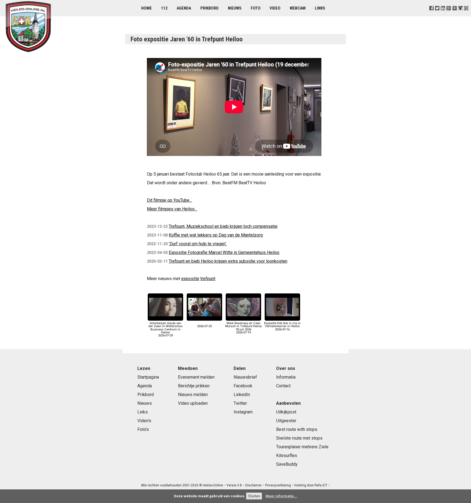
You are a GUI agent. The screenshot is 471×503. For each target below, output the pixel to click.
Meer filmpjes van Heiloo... (172, 208)
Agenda (184, 8)
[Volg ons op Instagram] (460, 14)
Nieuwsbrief (245, 377)
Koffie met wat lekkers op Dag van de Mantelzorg (216, 235)
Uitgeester (286, 420)
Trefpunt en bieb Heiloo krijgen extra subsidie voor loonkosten (228, 261)
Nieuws (234, 8)
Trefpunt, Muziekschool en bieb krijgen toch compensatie (223, 226)
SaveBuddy (287, 464)
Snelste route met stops (299, 438)
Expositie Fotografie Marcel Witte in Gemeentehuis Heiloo (224, 252)
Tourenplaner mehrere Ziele (302, 446)
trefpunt (207, 278)
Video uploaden (193, 403)
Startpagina (148, 377)
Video (275, 8)
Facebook (243, 385)
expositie (190, 278)
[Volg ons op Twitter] (437, 14)
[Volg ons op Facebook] (431, 14)
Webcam (298, 8)
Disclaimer (253, 485)
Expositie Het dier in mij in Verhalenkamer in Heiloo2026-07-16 (282, 326)
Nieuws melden (193, 394)
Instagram (243, 412)
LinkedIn (242, 394)
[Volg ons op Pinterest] (466, 14)
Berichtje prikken (194, 385)
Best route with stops (296, 429)
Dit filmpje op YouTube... (169, 200)
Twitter (240, 403)
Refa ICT (321, 485)
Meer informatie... (281, 496)
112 (164, 8)
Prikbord (209, 8)
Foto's (143, 429)
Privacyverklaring (278, 485)
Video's (144, 420)
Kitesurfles (286, 455)
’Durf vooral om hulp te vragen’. (198, 243)
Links (320, 8)
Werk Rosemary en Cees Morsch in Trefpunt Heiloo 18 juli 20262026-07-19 (243, 327)
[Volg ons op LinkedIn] (443, 14)
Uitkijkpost (286, 412)
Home (146, 8)
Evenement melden (196, 377)
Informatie (286, 377)
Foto (256, 8)
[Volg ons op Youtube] (454, 14)
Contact (283, 385)
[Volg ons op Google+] (448, 14)
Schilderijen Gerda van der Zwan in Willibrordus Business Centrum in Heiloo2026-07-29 (165, 329)
